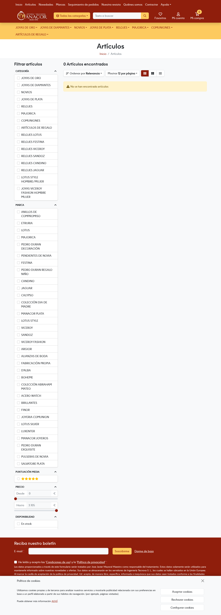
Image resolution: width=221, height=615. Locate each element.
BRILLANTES (29, 403)
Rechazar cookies (182, 599)
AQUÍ (54, 601)
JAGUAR (26, 288)
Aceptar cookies (182, 591)
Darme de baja (144, 551)
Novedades (46, 4)
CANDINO (27, 281)
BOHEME (27, 377)
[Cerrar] (202, 581)
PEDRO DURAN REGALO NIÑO (36, 272)
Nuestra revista (111, 4)
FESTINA (26, 262)
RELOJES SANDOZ (33, 156)
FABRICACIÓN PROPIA (35, 363)
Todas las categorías (72, 16)
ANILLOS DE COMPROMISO (30, 214)
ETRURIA (27, 223)
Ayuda (165, 4)
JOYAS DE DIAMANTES (54, 27)
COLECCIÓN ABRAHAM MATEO (36, 386)
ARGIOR (26, 349)
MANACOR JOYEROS (34, 438)
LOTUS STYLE (29, 320)
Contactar (151, 4)
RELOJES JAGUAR (32, 170)
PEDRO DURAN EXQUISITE (31, 447)
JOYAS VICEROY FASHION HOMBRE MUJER (33, 193)
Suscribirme (122, 551)
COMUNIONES (160, 27)
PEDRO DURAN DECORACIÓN (31, 246)
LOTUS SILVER (30, 424)
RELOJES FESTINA (32, 142)
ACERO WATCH (31, 395)
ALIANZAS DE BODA (34, 356)
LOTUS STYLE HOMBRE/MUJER (32, 179)
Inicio (19, 4)
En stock (26, 523)
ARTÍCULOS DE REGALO (31, 34)
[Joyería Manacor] (32, 16)
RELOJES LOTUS (31, 134)
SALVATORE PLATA (33, 463)
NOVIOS (79, 27)
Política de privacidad (91, 562)
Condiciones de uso (58, 562)
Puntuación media (27, 471)
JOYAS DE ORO (25, 27)
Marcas (60, 4)
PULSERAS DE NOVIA (34, 456)
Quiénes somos (132, 4)
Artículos (30, 4)
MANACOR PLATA (32, 313)
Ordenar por (84, 73)
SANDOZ (27, 335)
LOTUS (25, 230)
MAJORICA (139, 27)
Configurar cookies (182, 607)
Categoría (22, 71)
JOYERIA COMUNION (35, 417)
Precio (20, 486)
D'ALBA (26, 370)
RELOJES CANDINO (33, 163)
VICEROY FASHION (33, 342)
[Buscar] (145, 16)
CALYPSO (27, 295)
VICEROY (27, 327)
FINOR (25, 410)
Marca (20, 204)
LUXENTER (28, 431)
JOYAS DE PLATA (100, 27)
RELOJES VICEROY (33, 149)
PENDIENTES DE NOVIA (36, 255)
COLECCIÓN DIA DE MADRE (34, 304)
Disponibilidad (25, 516)
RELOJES (121, 27)
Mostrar (121, 73)
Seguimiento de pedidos (83, 4)
